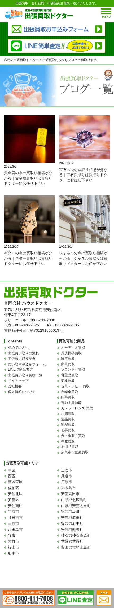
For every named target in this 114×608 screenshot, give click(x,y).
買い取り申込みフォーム (27, 364)
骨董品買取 (69, 375)
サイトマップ (18, 381)
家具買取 (68, 364)
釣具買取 (68, 397)
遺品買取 (68, 419)
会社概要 (15, 386)
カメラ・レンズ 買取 (77, 408)
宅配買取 (68, 425)
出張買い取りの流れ (23, 353)
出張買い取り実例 (22, 359)
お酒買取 (68, 414)
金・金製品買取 (73, 436)
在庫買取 (68, 441)
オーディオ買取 (73, 347)
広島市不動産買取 (75, 452)
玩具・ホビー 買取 (75, 386)
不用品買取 (69, 447)
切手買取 (68, 430)
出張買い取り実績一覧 (25, 375)
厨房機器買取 (71, 353)
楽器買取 (68, 381)
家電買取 (68, 359)
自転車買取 (69, 392)
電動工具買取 (71, 403)
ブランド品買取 (73, 369)
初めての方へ (18, 347)
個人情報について (22, 392)
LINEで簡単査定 (20, 369)
